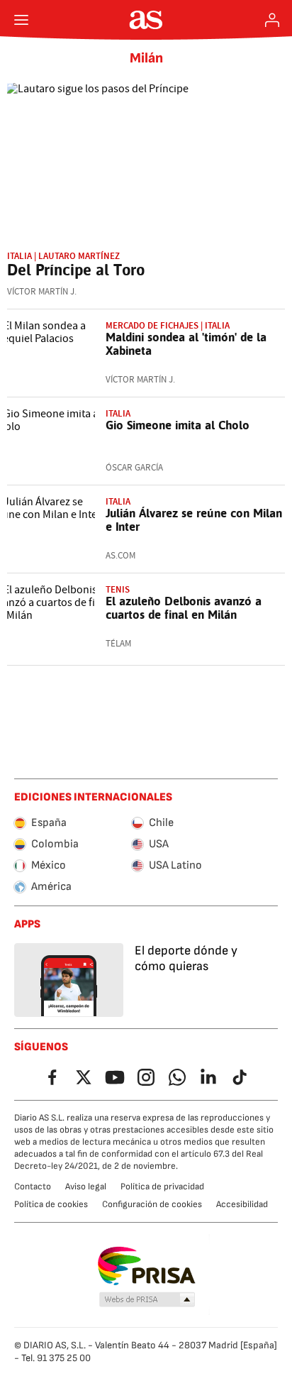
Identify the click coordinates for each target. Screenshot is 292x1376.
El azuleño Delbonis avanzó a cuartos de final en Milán (184, 608)
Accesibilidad (242, 1204)
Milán (146, 58)
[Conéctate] (272, 19)
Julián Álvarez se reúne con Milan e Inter (194, 520)
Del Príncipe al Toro (76, 269)
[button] (147, 1300)
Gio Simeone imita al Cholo (177, 425)
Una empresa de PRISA (146, 1266)
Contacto (32, 1186)
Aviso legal (85, 1186)
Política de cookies (51, 1204)
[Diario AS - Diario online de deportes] (146, 20)
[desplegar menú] (21, 20)
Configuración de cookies (152, 1204)
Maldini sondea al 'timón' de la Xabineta (186, 344)
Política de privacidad (162, 1186)
